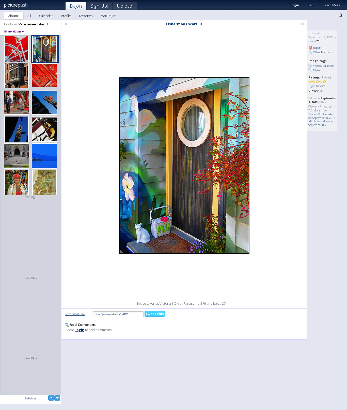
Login (294, 5)
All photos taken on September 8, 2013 (320, 123)
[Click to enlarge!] (184, 165)
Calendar (46, 15)
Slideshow (31, 398)
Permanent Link (75, 314)
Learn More (331, 5)
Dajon (76, 6)
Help (310, 5)
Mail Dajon (108, 15)
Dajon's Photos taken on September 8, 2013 (321, 116)
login (79, 329)
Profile (66, 15)
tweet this (155, 313)
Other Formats (322, 52)
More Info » (320, 110)
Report (316, 48)
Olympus (318, 70)
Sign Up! (99, 6)
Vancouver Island (324, 66)
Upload (124, 6)
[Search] (340, 15)
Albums (13, 15)
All (29, 15)
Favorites (85, 15)
